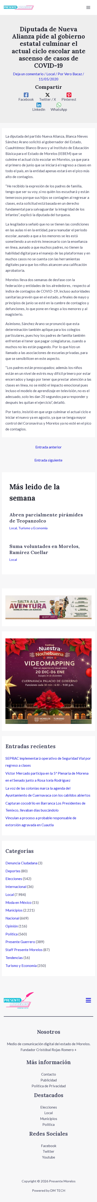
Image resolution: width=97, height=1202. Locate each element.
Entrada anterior (48, 447)
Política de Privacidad (49, 1086)
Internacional (15, 886)
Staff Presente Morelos (24, 950)
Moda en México (18, 902)
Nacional (12, 918)
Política (11, 934)
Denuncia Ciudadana (21, 863)
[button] (88, 1000)
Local (50, 74)
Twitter (48, 1151)
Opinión (11, 926)
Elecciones (13, 878)
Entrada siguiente (48, 460)
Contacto (48, 1074)
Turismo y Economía (33, 528)
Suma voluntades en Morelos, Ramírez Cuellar (44, 549)
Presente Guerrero (20, 942)
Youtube (48, 1157)
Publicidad (48, 1080)
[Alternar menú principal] (88, 8)
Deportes (12, 871)
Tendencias (14, 957)
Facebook (48, 1146)
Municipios (14, 910)
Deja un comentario (28, 74)
